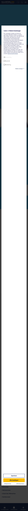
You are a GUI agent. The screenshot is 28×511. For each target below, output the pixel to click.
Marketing (8, 64)
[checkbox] (4, 57)
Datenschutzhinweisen (13, 53)
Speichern (14, 476)
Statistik (7, 61)
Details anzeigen (19, 68)
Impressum (8, 483)
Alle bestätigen (14, 480)
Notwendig (8, 57)
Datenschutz (20, 483)
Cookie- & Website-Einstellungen (12, 31)
